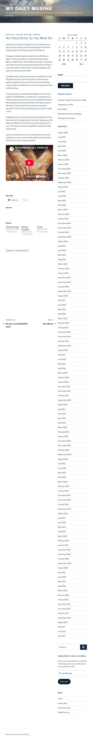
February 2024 (63, 268)
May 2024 (62, 255)
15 (77, 51)
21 (73, 55)
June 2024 (62, 250)
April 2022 (62, 368)
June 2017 (62, 631)
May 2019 (62, 527)
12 (64, 51)
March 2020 (63, 482)
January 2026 (63, 164)
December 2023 (64, 278)
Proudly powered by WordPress (17, 734)
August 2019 (63, 513)
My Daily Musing (29, 8)
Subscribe (64, 681)
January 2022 (63, 382)
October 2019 (63, 504)
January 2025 (63, 219)
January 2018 (63, 600)
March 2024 (63, 264)
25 (60, 59)
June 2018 (62, 577)
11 (60, 51)
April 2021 (62, 423)
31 (86, 59)
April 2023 (62, 314)
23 (81, 55)
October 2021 (63, 395)
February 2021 (63, 432)
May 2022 (62, 364)
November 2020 (64, 445)
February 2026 (63, 160)
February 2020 (63, 486)
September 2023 (64, 291)
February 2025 (63, 214)
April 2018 (62, 586)
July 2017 (61, 627)
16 (81, 51)
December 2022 (64, 332)
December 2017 (64, 604)
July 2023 (61, 300)
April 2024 (62, 259)
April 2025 (62, 205)
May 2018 (62, 581)
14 (73, 51)
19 (64, 55)
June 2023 (62, 305)
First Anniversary (12, 227)
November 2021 (64, 391)
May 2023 (62, 309)
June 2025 (62, 196)
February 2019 (63, 541)
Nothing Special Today (66, 118)
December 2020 (64, 441)
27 (68, 59)
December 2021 (64, 386)
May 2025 (62, 201)
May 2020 (62, 473)
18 (60, 55)
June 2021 (62, 414)
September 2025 (64, 182)
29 (77, 59)
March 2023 (63, 318)
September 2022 (64, 346)
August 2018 (63, 568)
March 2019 (62, 536)
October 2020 (63, 450)
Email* (60, 75)
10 (86, 47)
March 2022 (62, 373)
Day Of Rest (62, 109)
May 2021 (62, 418)
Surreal (40, 227)
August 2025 (63, 187)
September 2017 (64, 618)
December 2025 (64, 169)
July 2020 (62, 463)
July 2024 (61, 246)
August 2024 (63, 241)
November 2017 (64, 609)
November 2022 (64, 336)
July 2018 (61, 572)
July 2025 (61, 191)
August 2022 (63, 350)
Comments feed (64, 708)
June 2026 (62, 142)
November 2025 (64, 173)
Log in (60, 699)
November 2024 (64, 228)
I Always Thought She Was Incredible (72, 100)
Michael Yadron (32, 34)
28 (73, 59)
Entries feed (62, 703)
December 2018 (64, 550)
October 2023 (63, 287)
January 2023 (63, 328)
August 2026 (63, 132)
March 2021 (62, 427)
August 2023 (63, 296)
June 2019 (62, 522)
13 (68, 51)
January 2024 (63, 273)
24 (86, 55)
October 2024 (63, 232)
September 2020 (64, 454)
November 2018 (64, 554)
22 (77, 55)
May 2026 (62, 146)
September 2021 (64, 400)
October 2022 (63, 341)
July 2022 (61, 355)
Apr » (81, 64)
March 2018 (62, 590)
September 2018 (64, 563)
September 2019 (64, 509)
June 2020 (62, 468)
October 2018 (63, 559)
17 (85, 51)
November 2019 (64, 500)
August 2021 (63, 405)
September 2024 (64, 237)
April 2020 (62, 477)
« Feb (64, 64)
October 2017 (63, 613)
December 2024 (64, 223)
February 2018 (63, 595)
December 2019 (64, 495)
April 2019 (62, 532)
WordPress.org (64, 712)
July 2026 (61, 137)
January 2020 (63, 491)
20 (68, 55)
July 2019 (61, 518)
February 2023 (63, 323)
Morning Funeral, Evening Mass (70, 114)
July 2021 (61, 409)
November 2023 (64, 282)
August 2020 (63, 459)
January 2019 (63, 545)
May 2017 (62, 636)
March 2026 (63, 155)
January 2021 (63, 436)
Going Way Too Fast (65, 105)
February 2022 (63, 377)
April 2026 (62, 151)
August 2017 (63, 622)
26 (64, 59)
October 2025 (63, 178)
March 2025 (63, 210)
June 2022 (62, 359)
